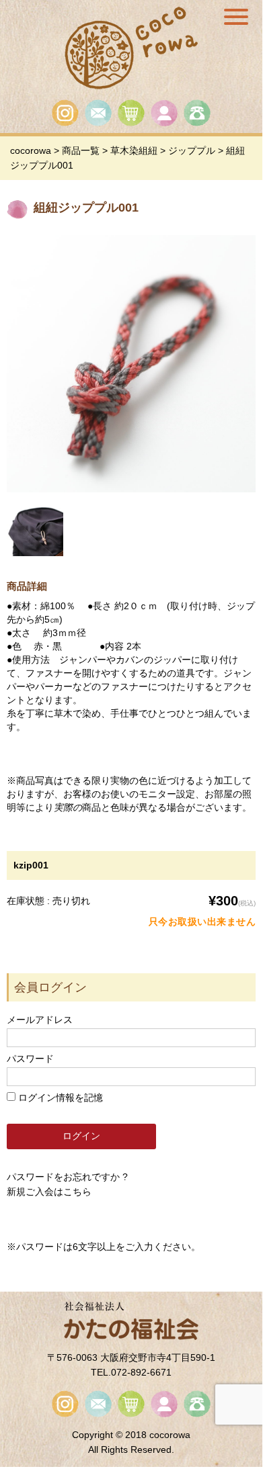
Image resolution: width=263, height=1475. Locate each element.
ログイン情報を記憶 (59, 1097)
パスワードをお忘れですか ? (67, 1176)
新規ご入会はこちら (49, 1191)
